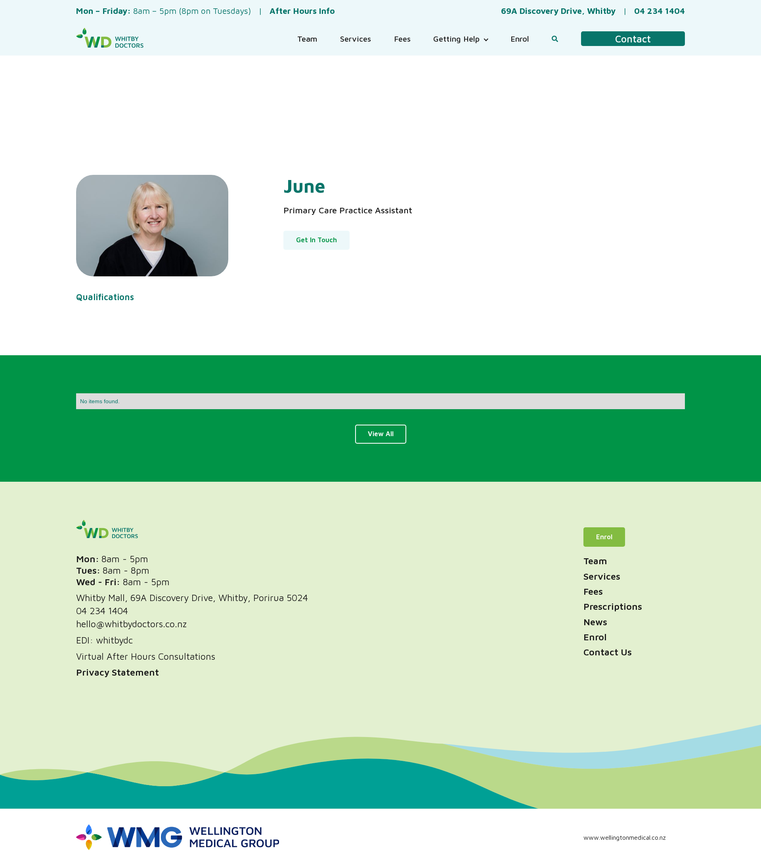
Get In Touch (316, 240)
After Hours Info (302, 10)
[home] (109, 39)
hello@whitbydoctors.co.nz (131, 624)
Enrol (604, 537)
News (595, 622)
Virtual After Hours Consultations (145, 656)
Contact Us (607, 652)
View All (381, 434)
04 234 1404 (102, 610)
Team (595, 560)
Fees (593, 591)
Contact (633, 38)
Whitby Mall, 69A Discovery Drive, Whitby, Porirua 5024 (192, 597)
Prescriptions (612, 606)
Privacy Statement (117, 672)
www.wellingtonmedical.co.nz (624, 837)
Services (601, 576)
